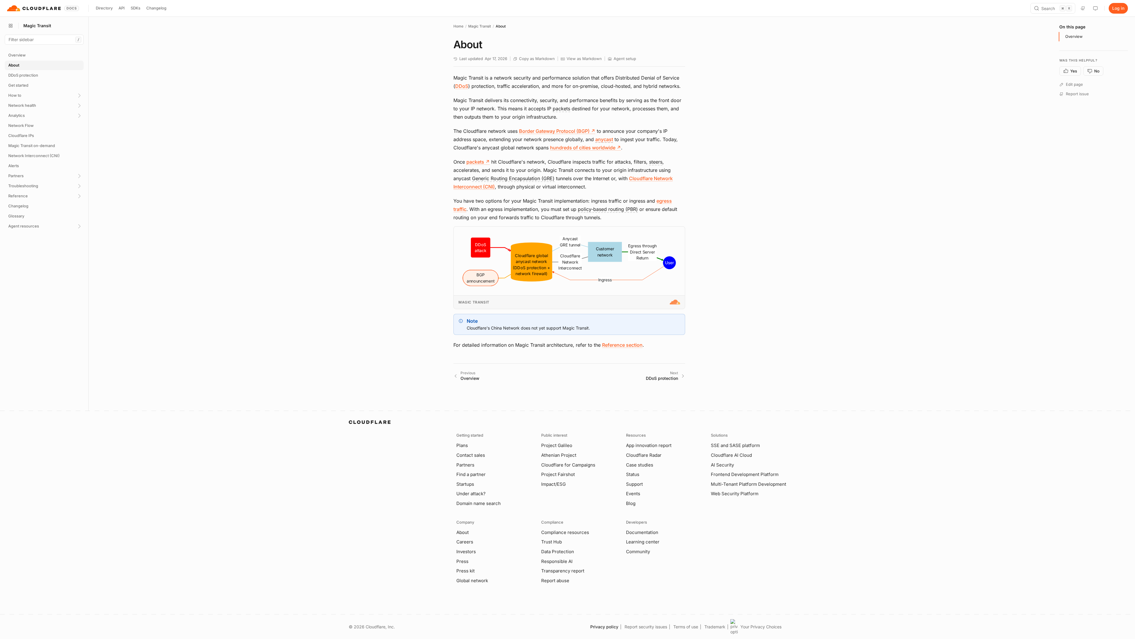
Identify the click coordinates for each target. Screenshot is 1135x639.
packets (561, 109)
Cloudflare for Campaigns (568, 465)
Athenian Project (558, 455)
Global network (472, 580)
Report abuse (555, 580)
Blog (630, 503)
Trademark (714, 626)
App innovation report (649, 445)
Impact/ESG (553, 484)
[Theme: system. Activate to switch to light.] (1095, 8)
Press (462, 561)
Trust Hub (551, 542)
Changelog (156, 8)
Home (458, 26)
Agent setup (625, 58)
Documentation (642, 532)
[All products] (11, 26)
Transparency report (562, 571)
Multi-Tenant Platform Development (748, 484)
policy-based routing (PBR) (608, 209)
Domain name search (478, 503)
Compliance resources (565, 532)
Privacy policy (604, 626)
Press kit (465, 571)
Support (634, 484)
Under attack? (471, 493)
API (122, 8)
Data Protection (557, 551)
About (462, 532)
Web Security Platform (734, 493)
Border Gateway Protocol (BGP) (557, 131)
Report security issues (646, 626)
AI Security (722, 465)
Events (633, 493)
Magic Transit (479, 26)
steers (655, 162)
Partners (465, 465)
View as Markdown (584, 58)
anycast (604, 139)
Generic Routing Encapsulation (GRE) (513, 178)
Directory (104, 8)
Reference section (622, 345)
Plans (462, 445)
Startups (465, 484)
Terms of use (685, 626)
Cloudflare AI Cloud (731, 455)
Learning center (642, 542)
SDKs (135, 8)
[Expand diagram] (677, 233)
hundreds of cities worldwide (585, 148)
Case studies (639, 465)
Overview (1074, 36)
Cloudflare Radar (643, 455)
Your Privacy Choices (760, 626)
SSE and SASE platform (735, 445)
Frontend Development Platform (745, 474)
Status (632, 474)
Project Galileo (556, 445)
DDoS (461, 86)
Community (638, 551)
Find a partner (471, 474)
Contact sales (470, 455)
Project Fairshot (558, 474)
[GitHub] (1083, 8)
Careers (464, 542)
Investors (466, 551)
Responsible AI (557, 561)
